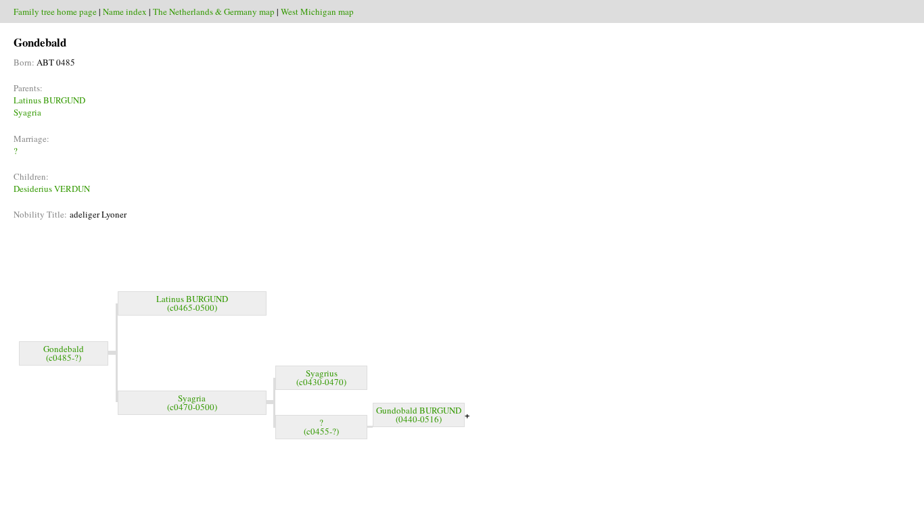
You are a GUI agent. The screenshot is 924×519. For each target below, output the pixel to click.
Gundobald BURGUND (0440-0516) (418, 414)
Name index (125, 11)
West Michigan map (317, 11)
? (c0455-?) (321, 426)
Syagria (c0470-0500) (192, 402)
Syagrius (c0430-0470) (321, 377)
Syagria (27, 112)
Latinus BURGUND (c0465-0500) (192, 303)
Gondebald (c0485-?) (63, 353)
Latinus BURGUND (49, 100)
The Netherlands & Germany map (214, 11)
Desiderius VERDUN (52, 188)
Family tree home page (55, 11)
